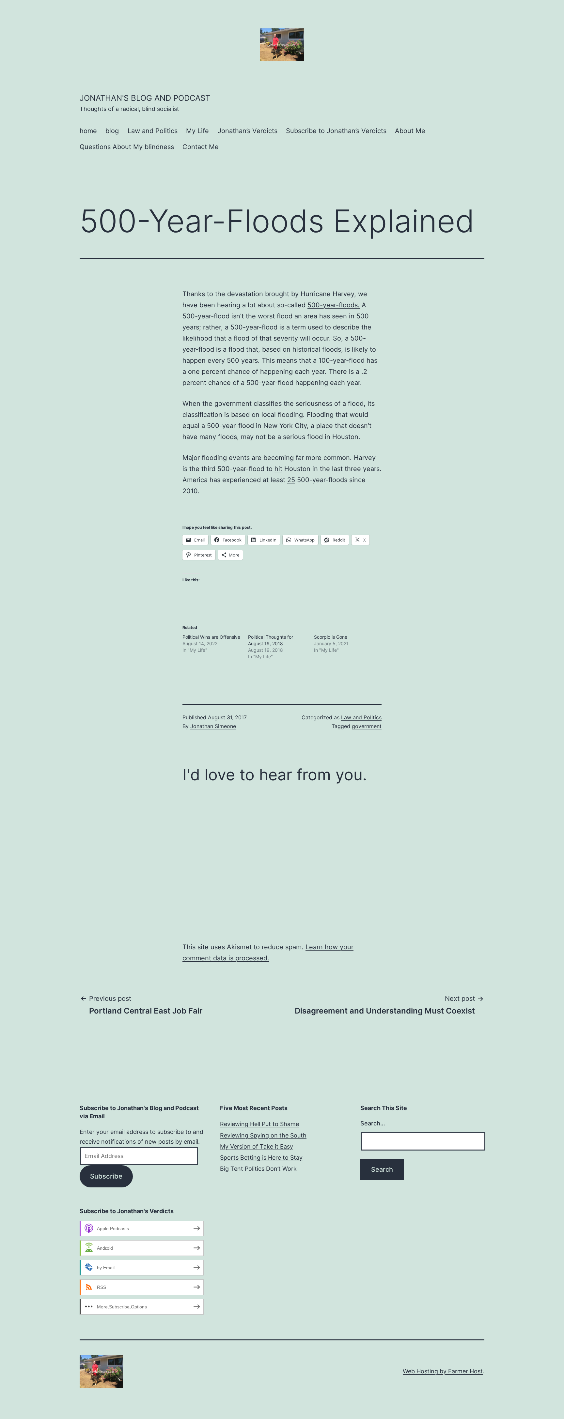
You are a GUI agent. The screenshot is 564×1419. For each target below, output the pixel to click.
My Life (197, 131)
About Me (410, 131)
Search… (372, 1123)
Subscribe (106, 1176)
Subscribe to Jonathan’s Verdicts (336, 131)
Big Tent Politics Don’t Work (258, 1168)
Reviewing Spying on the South (263, 1135)
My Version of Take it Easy (256, 1146)
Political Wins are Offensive (211, 637)
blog (112, 131)
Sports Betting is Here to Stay (261, 1157)
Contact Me (200, 147)
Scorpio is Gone (330, 637)
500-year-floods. (333, 305)
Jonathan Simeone (213, 726)
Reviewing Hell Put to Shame (259, 1124)
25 (291, 480)
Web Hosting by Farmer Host (443, 1371)
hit (278, 469)
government (367, 726)
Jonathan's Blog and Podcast (145, 98)
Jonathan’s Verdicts (247, 131)
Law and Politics (153, 131)
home (88, 131)
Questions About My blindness (127, 147)
